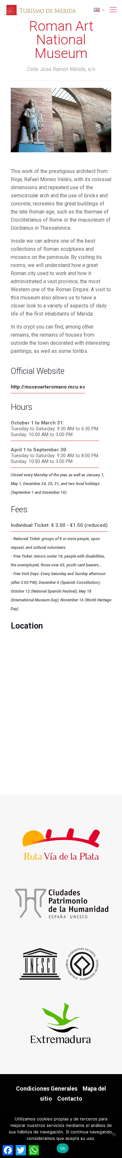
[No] (114, 1134)
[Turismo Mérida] (61, 10)
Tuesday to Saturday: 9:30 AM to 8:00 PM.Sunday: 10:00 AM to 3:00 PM (55, 455)
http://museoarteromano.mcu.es (48, 387)
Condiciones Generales (46, 1088)
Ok (63, 1148)
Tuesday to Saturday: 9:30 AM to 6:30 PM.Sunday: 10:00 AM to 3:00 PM (55, 428)
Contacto (69, 1098)
